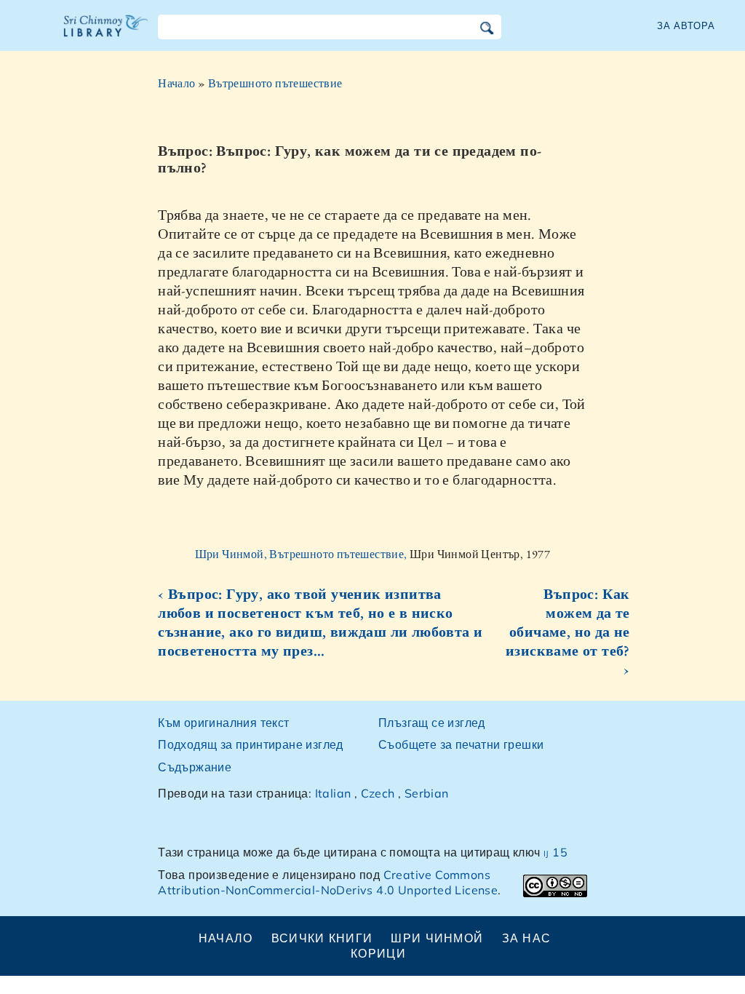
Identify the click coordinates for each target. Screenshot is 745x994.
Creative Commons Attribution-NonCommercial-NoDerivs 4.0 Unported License (328, 882)
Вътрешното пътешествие (275, 83)
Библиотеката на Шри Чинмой (106, 35)
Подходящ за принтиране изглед (250, 744)
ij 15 (555, 852)
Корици (378, 953)
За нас (526, 938)
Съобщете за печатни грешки (460, 744)
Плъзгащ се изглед (431, 722)
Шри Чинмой (437, 938)
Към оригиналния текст (223, 722)
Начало (176, 83)
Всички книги (321, 938)
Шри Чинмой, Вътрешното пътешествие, (302, 554)
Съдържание (194, 767)
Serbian (427, 793)
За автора (686, 25)
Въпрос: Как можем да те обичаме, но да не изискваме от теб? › (568, 631)
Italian (333, 793)
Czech (378, 793)
